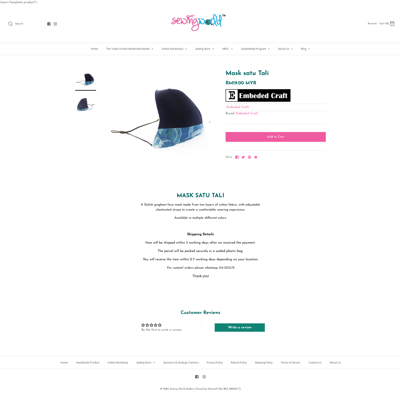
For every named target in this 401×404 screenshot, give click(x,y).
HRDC (227, 49)
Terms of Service (290, 362)
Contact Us (314, 362)
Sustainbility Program (255, 49)
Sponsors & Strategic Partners (181, 362)
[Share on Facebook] (237, 157)
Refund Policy (239, 362)
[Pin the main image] (249, 157)
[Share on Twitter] (243, 157)
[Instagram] (55, 23)
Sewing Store (204, 49)
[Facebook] (49, 23)
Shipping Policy (264, 362)
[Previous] (112, 122)
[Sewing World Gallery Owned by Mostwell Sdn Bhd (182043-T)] (200, 11)
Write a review (239, 327)
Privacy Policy (215, 362)
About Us (285, 49)
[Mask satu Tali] (85, 80)
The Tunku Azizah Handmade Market (129, 49)
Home (94, 49)
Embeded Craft (238, 107)
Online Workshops (174, 49)
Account (372, 23)
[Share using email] (255, 157)
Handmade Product (87, 362)
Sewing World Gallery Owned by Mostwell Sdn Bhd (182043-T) (205, 389)
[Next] (209, 122)
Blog (305, 49)
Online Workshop (118, 362)
